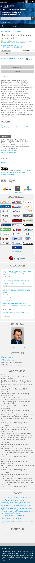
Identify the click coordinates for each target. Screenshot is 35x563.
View (4, 533)
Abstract (17, 64)
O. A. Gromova (31, 41)
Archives (14, 26)
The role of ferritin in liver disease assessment (15, 298)
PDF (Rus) (4, 58)
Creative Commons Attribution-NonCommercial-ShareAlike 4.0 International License (16, 172)
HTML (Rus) (12, 58)
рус (33, 1)
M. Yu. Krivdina (13, 42)
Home (2, 31)
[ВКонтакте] (31, 50)
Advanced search (5, 22)
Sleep (2, 126)
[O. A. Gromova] (26, 41)
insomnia (8, 126)
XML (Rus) (21, 58)
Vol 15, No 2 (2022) (10, 31)
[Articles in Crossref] (17, 188)
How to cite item (8, 357)
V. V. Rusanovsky (22, 41)
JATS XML (4, 162)
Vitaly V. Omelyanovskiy (17, 347)
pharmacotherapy (22, 126)
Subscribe (6, 535)
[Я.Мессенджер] (24, 50)
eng (30, 1)
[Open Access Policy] (7, 188)
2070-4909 (20, 1)
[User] (26, 1)
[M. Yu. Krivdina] (9, 42)
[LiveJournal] (28, 50)
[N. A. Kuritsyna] (18, 42)
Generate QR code (31, 58)
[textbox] (17, 18)
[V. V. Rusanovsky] (18, 41)
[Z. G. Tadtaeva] (1, 41)
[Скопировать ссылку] (33, 50)
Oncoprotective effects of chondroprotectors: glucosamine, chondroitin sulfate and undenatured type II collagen (17, 305)
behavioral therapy (6, 128)
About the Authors (17, 68)
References (18, 71)
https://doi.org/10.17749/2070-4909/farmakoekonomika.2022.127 (11, 46)
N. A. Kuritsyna (22, 42)
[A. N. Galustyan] (9, 41)
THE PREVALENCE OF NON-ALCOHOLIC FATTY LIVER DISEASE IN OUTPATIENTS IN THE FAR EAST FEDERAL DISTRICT (16, 290)
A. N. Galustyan (13, 41)
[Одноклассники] (26, 50)
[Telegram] (29, 50)
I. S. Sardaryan (5, 42)
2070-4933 (20, 2)
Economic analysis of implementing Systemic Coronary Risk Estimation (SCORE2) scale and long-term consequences (17, 273)
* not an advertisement (17, 192)
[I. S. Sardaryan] (1, 42)
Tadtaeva (18, 31)
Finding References (9, 360)
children (13, 126)
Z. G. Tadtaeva (5, 41)
